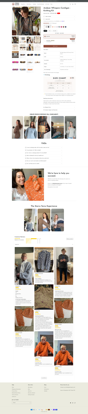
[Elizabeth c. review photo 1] (24, 266)
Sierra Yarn (45, 411)
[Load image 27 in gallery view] (15, 69)
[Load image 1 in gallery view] (15, 40)
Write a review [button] (70, 238)
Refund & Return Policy (16, 392)
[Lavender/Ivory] (57, 27)
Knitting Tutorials (31, 394)
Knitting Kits (46, 389)
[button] (23, 4)
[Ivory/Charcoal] (55, 27)
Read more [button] (37, 329)
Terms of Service (15, 394)
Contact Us (14, 396)
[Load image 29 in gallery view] (30, 69)
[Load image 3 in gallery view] (22, 40)
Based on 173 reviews (19, 239)
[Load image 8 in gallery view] (30, 47)
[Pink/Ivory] (61, 27)
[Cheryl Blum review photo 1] (63, 266)
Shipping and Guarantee (16, 389)
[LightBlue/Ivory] (59, 27)
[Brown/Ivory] (63, 27)
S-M (45, 30)
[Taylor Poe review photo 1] (43, 297)
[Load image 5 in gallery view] (37, 40)
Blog (29, 389)
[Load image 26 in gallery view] (37, 62)
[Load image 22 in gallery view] (37, 54)
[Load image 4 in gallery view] (30, 40)
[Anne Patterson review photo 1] (43, 344)
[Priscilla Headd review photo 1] (63, 310)
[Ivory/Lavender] (44, 27)
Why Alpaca (30, 387)
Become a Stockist (31, 392)
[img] (24, 289)
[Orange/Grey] (52, 27)
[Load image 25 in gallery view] (30, 62)
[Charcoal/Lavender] (46, 27)
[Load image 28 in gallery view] (22, 69)
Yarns (45, 387)
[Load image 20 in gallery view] (22, 54)
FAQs (13, 387)
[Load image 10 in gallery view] (15, 54)
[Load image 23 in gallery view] (15, 62)
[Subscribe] (30, 402)
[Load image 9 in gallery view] (37, 47)
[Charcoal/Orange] (48, 27)
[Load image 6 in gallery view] (15, 47)
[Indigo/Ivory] (65, 27)
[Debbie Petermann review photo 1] (43, 259)
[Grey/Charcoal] (50, 27)
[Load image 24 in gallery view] (22, 62)
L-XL (50, 30)
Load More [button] (44, 377)
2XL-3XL (54, 30)
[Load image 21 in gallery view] (30, 54)
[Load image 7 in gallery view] (22, 47)
